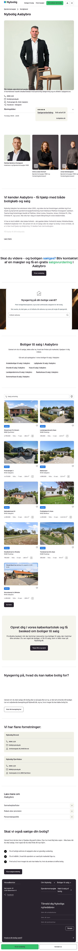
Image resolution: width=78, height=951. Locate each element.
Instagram (18, 105)
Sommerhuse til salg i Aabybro (17, 377)
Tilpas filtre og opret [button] (39, 648)
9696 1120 (10, 96)
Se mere (9, 605)
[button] (8, 239)
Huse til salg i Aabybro (37, 368)
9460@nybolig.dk (15, 745)
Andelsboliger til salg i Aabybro (18, 363)
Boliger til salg (63, 882)
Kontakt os (58, 947)
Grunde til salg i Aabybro (15, 368)
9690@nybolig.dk (15, 769)
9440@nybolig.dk (13, 99)
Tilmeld (69, 928)
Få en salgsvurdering (13, 872)
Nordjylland (24, 9)
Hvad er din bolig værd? (13, 938)
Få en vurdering (20, 947)
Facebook (10, 105)
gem (37, 425)
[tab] (19, 421)
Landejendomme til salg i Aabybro (19, 372)
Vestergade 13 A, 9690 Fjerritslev (20, 773)
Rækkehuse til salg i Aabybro (47, 372)
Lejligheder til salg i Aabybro (45, 363)
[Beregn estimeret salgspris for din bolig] (67, 315)
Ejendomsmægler (10, 9)
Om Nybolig (46, 882)
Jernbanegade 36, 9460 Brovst (19, 749)
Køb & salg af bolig (63, 889)
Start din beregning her (13, 709)
